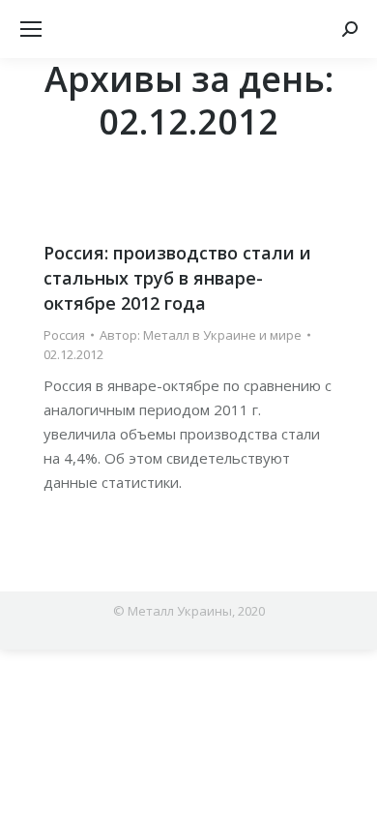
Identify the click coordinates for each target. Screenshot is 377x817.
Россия (64, 335)
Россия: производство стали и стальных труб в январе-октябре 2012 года (177, 278)
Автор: (201, 335)
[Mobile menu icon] (31, 29)
